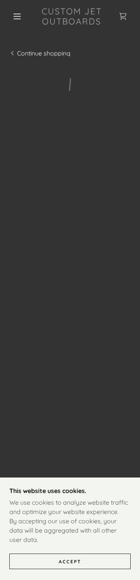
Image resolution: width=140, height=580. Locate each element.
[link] (72, 16)
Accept (70, 561)
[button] (17, 16)
